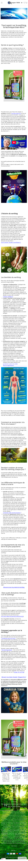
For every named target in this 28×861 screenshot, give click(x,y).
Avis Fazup (13, 845)
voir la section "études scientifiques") (11, 242)
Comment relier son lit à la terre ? (12, 512)
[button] (22, 3)
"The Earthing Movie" (6, 650)
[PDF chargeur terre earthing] (14, 85)
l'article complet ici (8, 296)
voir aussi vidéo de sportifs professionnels (12, 616)
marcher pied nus (16, 113)
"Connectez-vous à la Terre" (8, 638)
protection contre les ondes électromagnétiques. (10, 364)
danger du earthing (19, 672)
